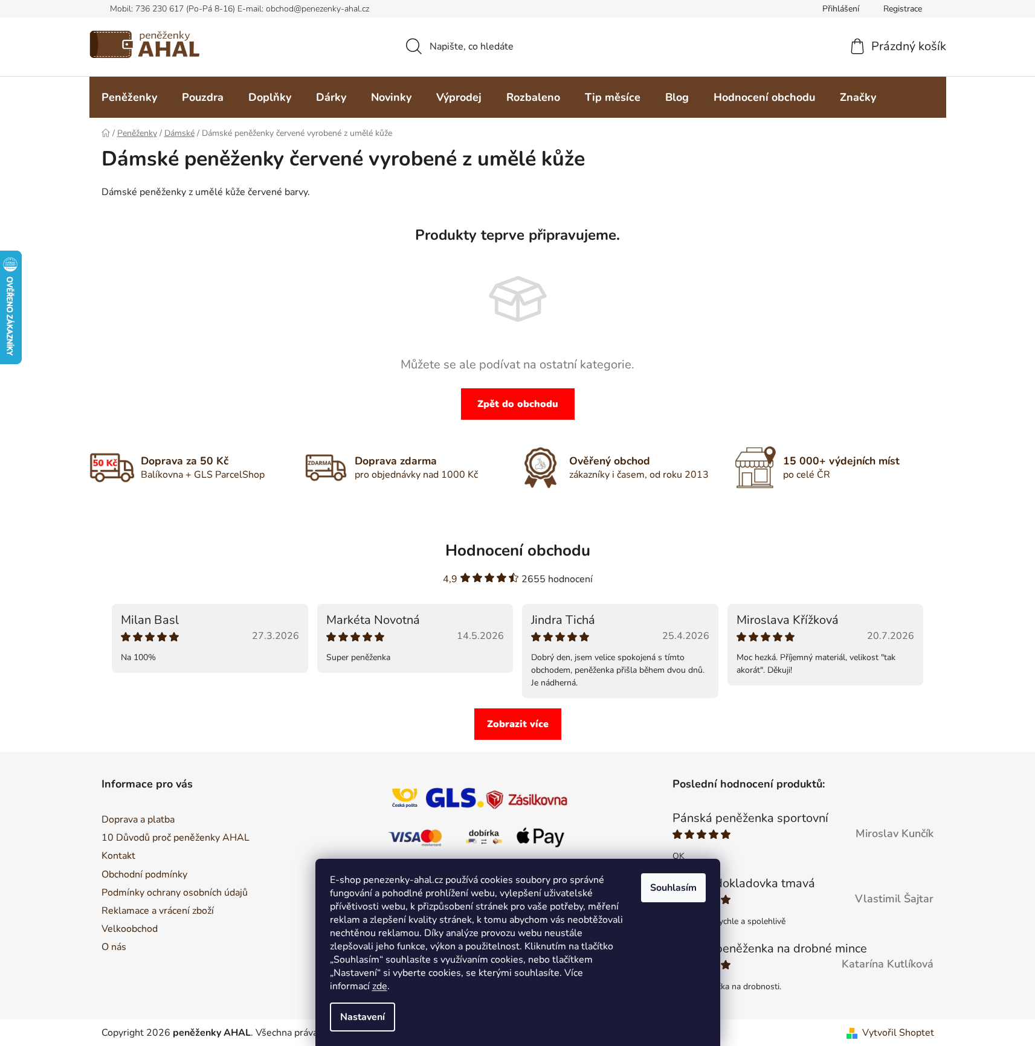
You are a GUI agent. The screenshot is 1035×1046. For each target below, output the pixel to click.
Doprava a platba (138, 819)
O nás (114, 947)
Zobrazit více (518, 724)
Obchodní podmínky (144, 874)
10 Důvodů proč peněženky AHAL (176, 837)
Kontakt (118, 855)
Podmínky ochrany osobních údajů (175, 892)
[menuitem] (129, 97)
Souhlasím (673, 887)
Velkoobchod (130, 928)
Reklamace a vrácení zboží (158, 910)
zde (379, 986)
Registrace (902, 8)
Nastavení (362, 1017)
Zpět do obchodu (517, 404)
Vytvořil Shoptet (898, 1032)
